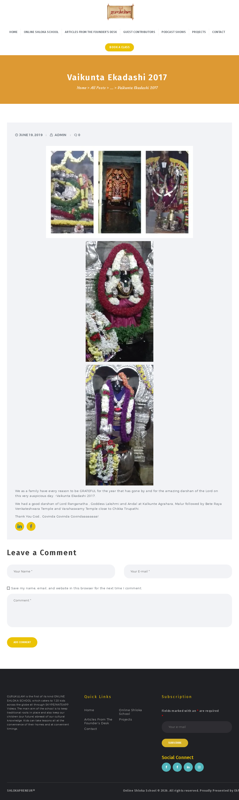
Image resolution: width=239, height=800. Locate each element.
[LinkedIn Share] (19, 526)
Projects (125, 719)
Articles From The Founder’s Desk (98, 721)
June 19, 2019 (31, 135)
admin (60, 135)
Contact (90, 729)
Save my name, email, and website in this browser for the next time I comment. (76, 588)
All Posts (98, 88)
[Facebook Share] (31, 526)
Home (81, 88)
